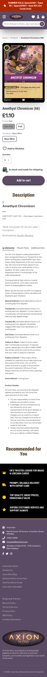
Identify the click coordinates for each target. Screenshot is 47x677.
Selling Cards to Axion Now (14, 578)
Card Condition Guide (12, 582)
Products (14, 38)
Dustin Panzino (25, 235)
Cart (43, 16)
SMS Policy (7, 615)
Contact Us (7, 570)
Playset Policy (23, 248)
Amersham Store (10, 566)
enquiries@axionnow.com (17, 542)
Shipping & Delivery (11, 598)
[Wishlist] (33, 16)
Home (4, 38)
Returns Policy (9, 603)
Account (38, 16)
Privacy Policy (8, 611)
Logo (16, 16)
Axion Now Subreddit (12, 586)
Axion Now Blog (9, 574)
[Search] (42, 24)
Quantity (6, 154)
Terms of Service (10, 607)
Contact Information (11, 619)
